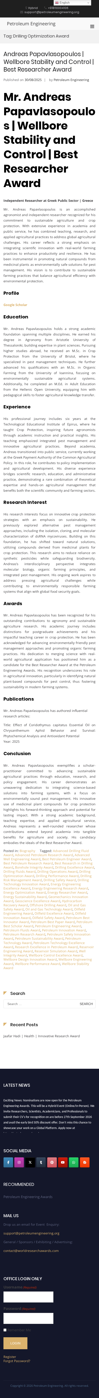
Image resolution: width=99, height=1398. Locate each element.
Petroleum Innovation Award (64, 930)
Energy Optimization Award (24, 892)
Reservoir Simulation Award (56, 951)
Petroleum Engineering (31, 23)
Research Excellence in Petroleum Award (46, 947)
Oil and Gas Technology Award (49, 909)
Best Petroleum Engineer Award (66, 859)
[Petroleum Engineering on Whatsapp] (74, 1162)
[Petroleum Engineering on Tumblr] (41, 1162)
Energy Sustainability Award (25, 897)
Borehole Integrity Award (34, 867)
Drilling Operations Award (57, 871)
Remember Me (19, 1330)
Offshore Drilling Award (48, 905)
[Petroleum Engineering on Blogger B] (85, 1162)
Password (19, 1308)
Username (20, 1287)
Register (9, 1357)
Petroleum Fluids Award (21, 930)
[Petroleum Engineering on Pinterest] (52, 1162)
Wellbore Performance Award (37, 964)
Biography (27, 851)
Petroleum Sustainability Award (39, 938)
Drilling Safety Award (60, 880)
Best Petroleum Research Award (28, 863)
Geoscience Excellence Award (37, 901)
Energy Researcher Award (67, 892)
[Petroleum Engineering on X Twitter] (30, 1162)
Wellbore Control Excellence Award (56, 955)
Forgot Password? (16, 1361)
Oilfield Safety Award (48, 918)
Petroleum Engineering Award (58, 926)
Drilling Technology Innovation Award (46, 882)
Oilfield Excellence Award (54, 913)
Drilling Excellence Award (74, 867)
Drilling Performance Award (57, 876)
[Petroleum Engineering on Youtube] (63, 1162)
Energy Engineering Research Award (60, 888)
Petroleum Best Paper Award (53, 922)
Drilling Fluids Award (19, 871)
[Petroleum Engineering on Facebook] (8, 1162)
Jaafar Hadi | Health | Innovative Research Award (41, 1036)
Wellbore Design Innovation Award (30, 959)
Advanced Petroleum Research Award (44, 855)
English (64, 2)
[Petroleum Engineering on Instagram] (19, 1162)
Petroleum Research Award (24, 934)
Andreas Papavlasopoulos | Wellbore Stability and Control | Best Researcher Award (48, 62)
